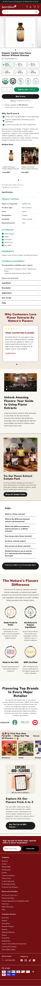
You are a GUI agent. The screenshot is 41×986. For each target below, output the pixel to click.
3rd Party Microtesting (9, 947)
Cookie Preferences (8, 881)
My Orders (5, 918)
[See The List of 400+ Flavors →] (20, 779)
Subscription (6, 924)
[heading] (9, 6)
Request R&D (6, 867)
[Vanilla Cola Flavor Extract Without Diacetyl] (11, 155)
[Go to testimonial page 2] (18, 364)
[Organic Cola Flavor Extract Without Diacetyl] (29, 155)
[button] (34, 7)
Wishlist (4, 921)
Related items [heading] (7, 144)
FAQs (4, 303)
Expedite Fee (6, 941)
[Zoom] (33, 45)
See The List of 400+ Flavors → (18, 825)
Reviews (4, 929)
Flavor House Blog (8, 898)
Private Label (6, 870)
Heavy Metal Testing (8, 950)
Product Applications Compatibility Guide (15, 901)
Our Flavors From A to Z (10, 895)
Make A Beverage (7, 907)
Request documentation (10, 278)
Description (6, 288)
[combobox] (20, 12)
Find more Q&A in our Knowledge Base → (20, 566)
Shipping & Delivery (8, 932)
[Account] (30, 7)
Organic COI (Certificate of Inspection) (14, 944)
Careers (4, 873)
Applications (7, 293)
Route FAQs (6, 938)
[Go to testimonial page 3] (20, 364)
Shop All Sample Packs (15, 494)
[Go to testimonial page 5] (24, 364)
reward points (14, 187)
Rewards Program (8, 926)
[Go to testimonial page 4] (22, 364)
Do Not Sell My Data (8, 884)
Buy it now (20, 96)
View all (36, 736)
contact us (20, 185)
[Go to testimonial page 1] (16, 364)
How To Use (6, 298)
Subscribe (30, 848)
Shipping (13, 100)
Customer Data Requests (10, 887)
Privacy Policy (6, 878)
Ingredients (6, 283)
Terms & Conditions (8, 876)
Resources (5, 904)
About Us (5, 861)
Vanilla (21, 758)
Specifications (7, 192)
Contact (4, 864)
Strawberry (6, 758)
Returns (4, 935)
